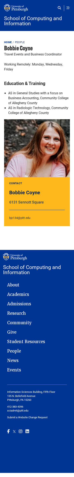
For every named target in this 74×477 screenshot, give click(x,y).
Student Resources (26, 341)
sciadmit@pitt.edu (17, 410)
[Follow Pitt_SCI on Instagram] (20, 431)
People (20, 42)
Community (19, 322)
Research (16, 313)
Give (11, 332)
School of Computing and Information (33, 21)
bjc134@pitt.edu (19, 218)
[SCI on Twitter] (14, 431)
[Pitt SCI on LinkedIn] (27, 431)
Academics (18, 294)
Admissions (19, 304)
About (13, 285)
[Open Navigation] (68, 7)
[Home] (37, 10)
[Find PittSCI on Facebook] (8, 431)
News (12, 360)
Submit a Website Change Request (27, 417)
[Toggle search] (60, 7)
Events (14, 370)
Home (8, 42)
